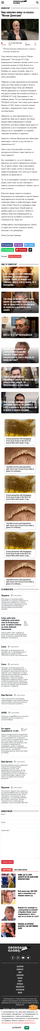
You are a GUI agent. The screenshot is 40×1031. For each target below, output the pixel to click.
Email (3, 822)
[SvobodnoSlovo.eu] (20, 950)
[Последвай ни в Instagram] (18, 958)
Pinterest (22, 250)
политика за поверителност (25, 1023)
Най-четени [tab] (7, 870)
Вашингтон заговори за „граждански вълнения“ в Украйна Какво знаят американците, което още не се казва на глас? (18, 354)
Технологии (20, 989)
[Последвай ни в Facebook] (13, 958)
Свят (20, 972)
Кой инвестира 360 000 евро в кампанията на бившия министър (27, 893)
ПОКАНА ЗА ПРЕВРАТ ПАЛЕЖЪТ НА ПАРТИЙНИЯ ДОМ (28, 926)
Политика (20, 975)
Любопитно (20, 987)
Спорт (20, 981)
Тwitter (31, 245)
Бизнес (20, 978)
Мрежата (20, 984)
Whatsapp (9, 250)
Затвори (16, 1027)
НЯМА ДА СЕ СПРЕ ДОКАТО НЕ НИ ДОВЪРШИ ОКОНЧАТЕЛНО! (28, 876)
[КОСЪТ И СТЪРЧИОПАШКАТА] (20, 327)
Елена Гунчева (14, 256)
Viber (20, 245)
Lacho (3, 44)
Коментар (5, 8)
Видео (20, 992)
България (20, 966)
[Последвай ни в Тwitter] (28, 958)
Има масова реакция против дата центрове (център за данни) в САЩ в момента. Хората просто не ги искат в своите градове (20, 405)
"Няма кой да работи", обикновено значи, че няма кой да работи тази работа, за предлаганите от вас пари (20, 380)
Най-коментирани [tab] (20, 870)
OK (26, 1027)
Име (3, 814)
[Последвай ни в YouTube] (23, 958)
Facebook (8, 245)
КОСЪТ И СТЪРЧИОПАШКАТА (17, 334)
